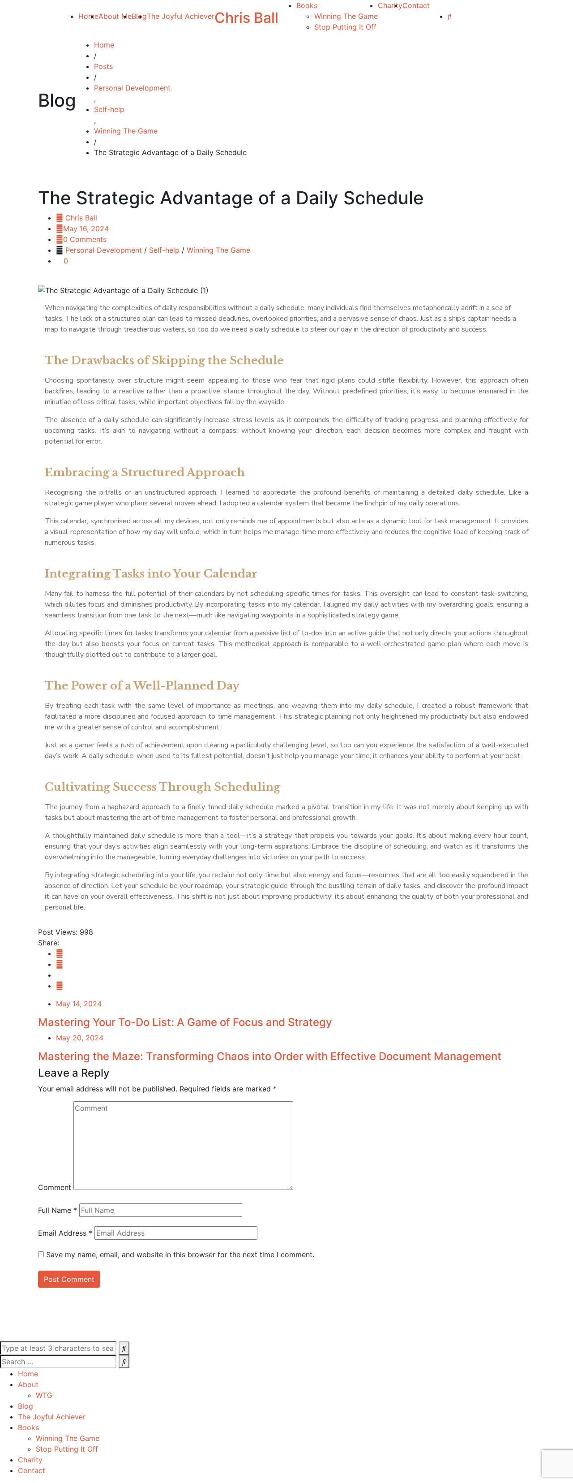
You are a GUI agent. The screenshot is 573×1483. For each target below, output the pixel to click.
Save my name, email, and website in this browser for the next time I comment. (180, 1254)
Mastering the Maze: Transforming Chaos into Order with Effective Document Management (269, 1056)
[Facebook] (59, 953)
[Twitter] (59, 964)
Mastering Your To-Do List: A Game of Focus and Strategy (185, 1022)
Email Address (65, 1233)
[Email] (59, 985)
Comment (54, 1187)
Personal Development (103, 250)
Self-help (164, 250)
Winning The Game (218, 250)
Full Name (57, 1210)
